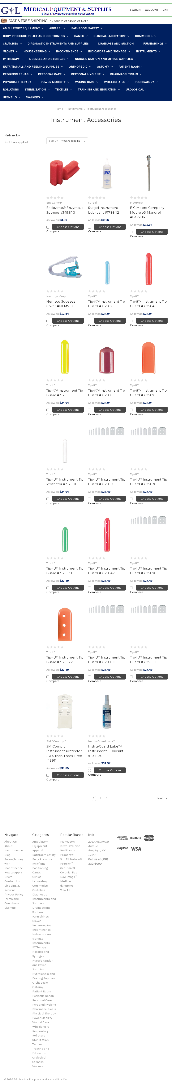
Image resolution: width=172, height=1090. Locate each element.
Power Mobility (53, 82)
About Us (10, 841)
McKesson (67, 841)
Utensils (10, 97)
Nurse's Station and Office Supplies (104, 59)
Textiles (62, 89)
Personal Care (50, 74)
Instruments (147, 51)
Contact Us (12, 881)
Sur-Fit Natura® (71, 859)
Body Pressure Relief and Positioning (34, 36)
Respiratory (145, 82)
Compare (53, 231)
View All (65, 890)
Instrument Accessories (101, 108)
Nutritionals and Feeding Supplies (31, 66)
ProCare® (66, 855)
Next (160, 798)
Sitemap (10, 908)
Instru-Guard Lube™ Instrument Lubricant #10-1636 (105, 751)
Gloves (9, 51)
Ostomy (103, 66)
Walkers (33, 97)
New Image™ (68, 877)
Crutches (11, 43)
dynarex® (66, 885)
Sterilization (36, 89)
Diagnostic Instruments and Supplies (58, 43)
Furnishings (153, 43)
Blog (7, 855)
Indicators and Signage (107, 51)
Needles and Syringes (47, 59)
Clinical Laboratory (110, 36)
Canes (79, 36)
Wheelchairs (115, 82)
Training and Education (97, 89)
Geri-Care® (67, 868)
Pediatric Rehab (16, 74)
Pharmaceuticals (124, 74)
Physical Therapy (17, 82)
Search (135, 10)
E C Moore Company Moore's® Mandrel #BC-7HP (147, 212)
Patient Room (130, 66)
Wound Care (85, 82)
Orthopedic (78, 66)
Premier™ (66, 863)
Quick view (65, 173)
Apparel (56, 28)
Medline (65, 881)
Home (59, 108)
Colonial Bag (68, 872)
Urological (135, 89)
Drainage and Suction (116, 43)
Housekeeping (35, 51)
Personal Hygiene (86, 74)
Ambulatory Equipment (22, 28)
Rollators (11, 89)
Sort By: (53, 140)
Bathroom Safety (85, 28)
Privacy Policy (13, 894)
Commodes (144, 36)
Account (151, 10)
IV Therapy (12, 59)
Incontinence (67, 51)
